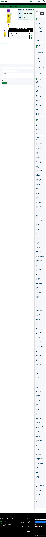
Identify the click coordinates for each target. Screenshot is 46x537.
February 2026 (38, 87)
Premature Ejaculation (39, 128)
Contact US (21, 518)
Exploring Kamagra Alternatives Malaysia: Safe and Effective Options (40, 52)
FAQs (20, 521)
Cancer (28, 522)
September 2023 (38, 109)
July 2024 (37, 101)
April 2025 (37, 92)
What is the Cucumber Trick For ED (40, 68)
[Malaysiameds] (3, 1)
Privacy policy (22, 523)
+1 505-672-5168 (4, 521)
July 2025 (37, 91)
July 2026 (37, 82)
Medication (38, 125)
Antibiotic (28, 518)
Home (1, 4)
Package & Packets (22, 526)
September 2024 (38, 99)
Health (37, 124)
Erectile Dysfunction (39, 121)
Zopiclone (28, 531)
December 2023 (38, 105)
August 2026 (38, 81)
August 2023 (38, 110)
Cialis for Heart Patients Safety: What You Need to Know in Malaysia (40, 22)
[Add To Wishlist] (33, 9)
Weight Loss (38, 133)
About (13, 518)
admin (38, 48)
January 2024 (38, 104)
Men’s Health (6, 4)
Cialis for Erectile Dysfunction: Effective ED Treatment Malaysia (40, 39)
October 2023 (38, 108)
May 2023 (37, 114)
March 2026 (38, 86)
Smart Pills (10, 4)
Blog (18, 4)
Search (37, 11)
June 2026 (37, 83)
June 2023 (37, 113)
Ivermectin (15, 4)
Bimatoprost (29, 521)
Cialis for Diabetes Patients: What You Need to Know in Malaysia (40, 26)
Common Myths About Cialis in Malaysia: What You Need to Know (40, 30)
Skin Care (4, 6)
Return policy (22, 522)
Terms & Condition (22, 527)
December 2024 (38, 96)
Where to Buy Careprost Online (39, 64)
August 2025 (38, 90)
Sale (12, 522)
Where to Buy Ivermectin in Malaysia (39, 58)
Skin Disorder (7, 6)
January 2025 (38, 95)
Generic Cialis (29, 523)
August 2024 (38, 100)
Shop (12, 521)
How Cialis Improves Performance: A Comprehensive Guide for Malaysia (40, 34)
